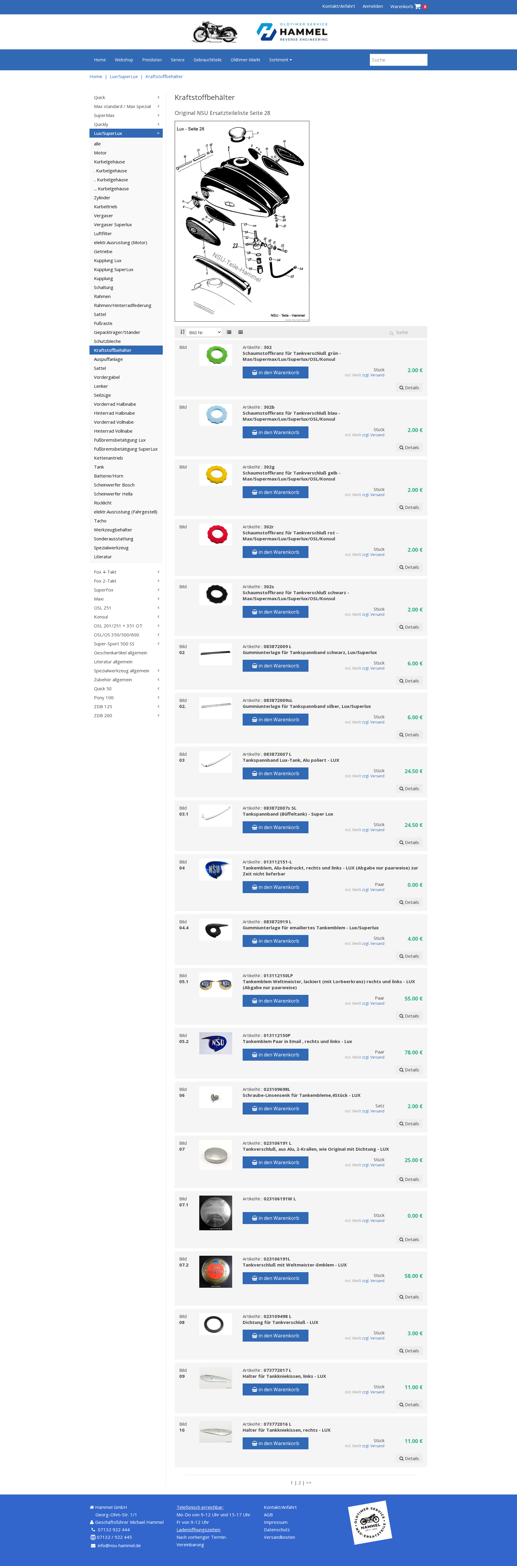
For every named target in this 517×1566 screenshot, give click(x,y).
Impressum (276, 1522)
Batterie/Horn (108, 476)
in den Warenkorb (278, 372)
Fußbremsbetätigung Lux (120, 440)
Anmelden (373, 6)
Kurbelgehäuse (109, 162)
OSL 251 (103, 608)
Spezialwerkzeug (111, 548)
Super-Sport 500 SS (114, 644)
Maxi (99, 599)
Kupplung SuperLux (113, 269)
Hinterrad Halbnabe (114, 413)
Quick (99, 97)
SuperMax (104, 115)
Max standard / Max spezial (122, 106)
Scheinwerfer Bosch (114, 485)
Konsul (101, 617)
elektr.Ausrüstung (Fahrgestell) (125, 512)
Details (411, 387)
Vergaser (103, 215)
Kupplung (103, 278)
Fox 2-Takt (105, 581)
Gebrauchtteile (208, 60)
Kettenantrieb (108, 458)
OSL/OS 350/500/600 (116, 635)
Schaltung (103, 287)
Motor (100, 153)
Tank (99, 467)
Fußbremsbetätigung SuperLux (126, 449)
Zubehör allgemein (113, 679)
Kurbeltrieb (105, 206)
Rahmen (102, 296)
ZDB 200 (103, 715)
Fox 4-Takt (105, 572)
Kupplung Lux (107, 260)
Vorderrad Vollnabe (114, 422)
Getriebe (103, 251)
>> (308, 1483)
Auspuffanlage (108, 359)
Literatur (103, 556)
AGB (268, 1515)
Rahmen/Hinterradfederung (122, 305)
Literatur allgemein (113, 662)
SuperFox (103, 590)
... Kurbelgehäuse (111, 188)
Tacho (100, 521)
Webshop (124, 60)
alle (97, 144)
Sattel (100, 314)
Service (178, 60)
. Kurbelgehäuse (110, 171)
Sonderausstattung (113, 539)
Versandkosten (279, 1537)
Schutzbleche (107, 341)
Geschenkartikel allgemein (120, 653)
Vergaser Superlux (113, 224)
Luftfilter (103, 233)
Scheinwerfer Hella (113, 494)
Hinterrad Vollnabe (113, 431)
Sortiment (279, 60)
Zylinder (102, 197)
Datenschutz (277, 1529)
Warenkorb (408, 6)
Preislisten (152, 60)
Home (100, 60)
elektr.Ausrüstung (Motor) (120, 242)
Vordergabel (107, 377)
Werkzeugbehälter (113, 530)
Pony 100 (104, 697)
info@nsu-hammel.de (119, 1545)
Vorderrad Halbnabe (115, 404)
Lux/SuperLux (124, 76)
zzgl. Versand (373, 375)
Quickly (101, 124)
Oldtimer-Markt (245, 60)
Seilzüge (102, 395)
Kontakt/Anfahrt (338, 6)
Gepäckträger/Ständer (117, 332)
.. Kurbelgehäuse (111, 180)
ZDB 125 (103, 706)
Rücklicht (103, 503)
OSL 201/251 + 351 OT (118, 626)
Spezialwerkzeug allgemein (121, 670)
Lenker (101, 386)
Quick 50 (103, 688)
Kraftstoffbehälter (164, 76)
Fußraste (103, 323)
